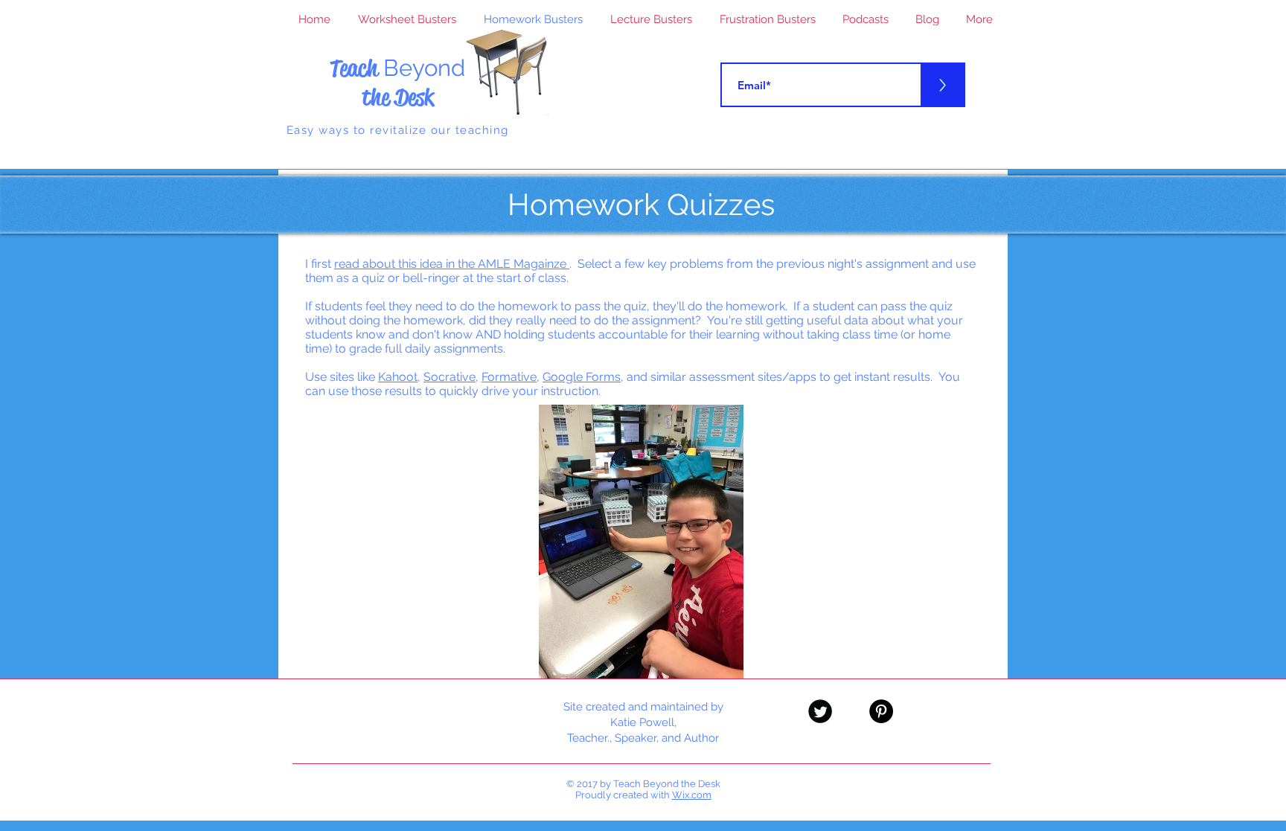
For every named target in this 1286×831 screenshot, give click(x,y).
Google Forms (582, 377)
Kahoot (398, 377)
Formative (509, 377)
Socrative (449, 377)
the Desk (398, 97)
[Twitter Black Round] (820, 711)
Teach (397, 68)
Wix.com (691, 794)
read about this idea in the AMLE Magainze (451, 264)
